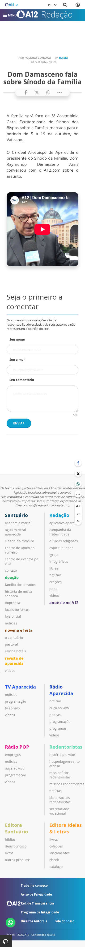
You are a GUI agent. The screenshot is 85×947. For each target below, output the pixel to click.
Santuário (16, 515)
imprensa (12, 603)
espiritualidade (61, 548)
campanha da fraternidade (60, 531)
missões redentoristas (66, 784)
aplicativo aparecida (65, 523)
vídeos (10, 670)
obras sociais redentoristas (60, 799)
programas (58, 728)
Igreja (63, 57)
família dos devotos (20, 584)
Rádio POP (17, 747)
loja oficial (13, 616)
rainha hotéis (15, 651)
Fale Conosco (64, 921)
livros (9, 853)
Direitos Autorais (34, 921)
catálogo (56, 866)
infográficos (58, 561)
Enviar (19, 423)
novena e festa (19, 630)
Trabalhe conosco (34, 885)
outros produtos (17, 860)
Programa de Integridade (40, 912)
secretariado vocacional (59, 811)
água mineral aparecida (15, 531)
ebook (54, 860)
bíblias (10, 839)
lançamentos (59, 853)
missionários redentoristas (60, 774)
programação (15, 701)
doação (12, 577)
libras (53, 568)
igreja (53, 554)
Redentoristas (65, 747)
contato (11, 570)
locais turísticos (17, 609)
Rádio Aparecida (61, 690)
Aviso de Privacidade (36, 894)
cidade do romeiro (19, 541)
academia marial (18, 523)
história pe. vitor (62, 754)
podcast (55, 714)
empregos (13, 754)
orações (55, 582)
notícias (11, 623)
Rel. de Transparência (37, 903)
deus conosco (15, 846)
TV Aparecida (20, 687)
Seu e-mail (17, 360)
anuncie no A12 (63, 602)
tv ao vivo (12, 708)
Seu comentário (21, 380)
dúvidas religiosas (63, 541)
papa (53, 588)
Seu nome (17, 339)
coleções (56, 846)
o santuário (14, 637)
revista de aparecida (14, 661)
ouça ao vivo (59, 708)
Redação (59, 515)
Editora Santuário (16, 828)
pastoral (11, 644)
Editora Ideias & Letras (65, 828)
